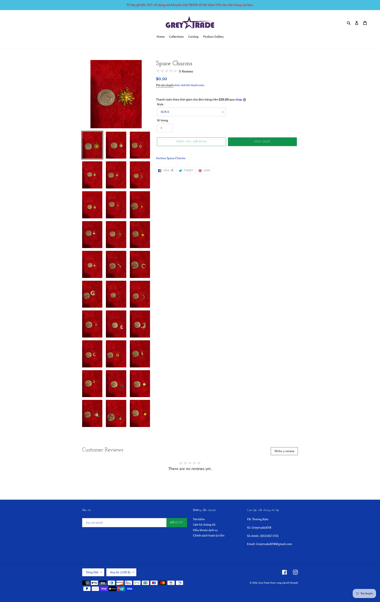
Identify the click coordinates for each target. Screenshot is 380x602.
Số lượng (162, 120)
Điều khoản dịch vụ (205, 530)
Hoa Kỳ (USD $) (120, 572)
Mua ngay (262, 141)
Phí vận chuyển (165, 85)
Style (160, 104)
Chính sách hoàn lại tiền (208, 535)
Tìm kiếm (199, 519)
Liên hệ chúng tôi (204, 524)
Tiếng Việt (92, 572)
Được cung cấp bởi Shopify (284, 582)
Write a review (284, 451)
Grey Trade (264, 582)
